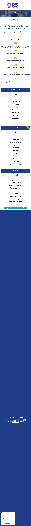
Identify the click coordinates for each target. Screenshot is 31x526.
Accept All (7, 523)
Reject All (10, 521)
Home (14, 15)
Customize (4, 521)
